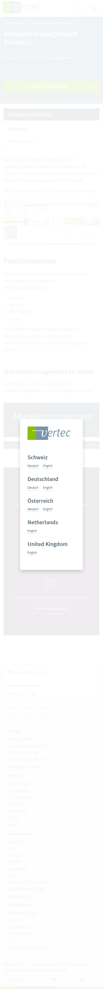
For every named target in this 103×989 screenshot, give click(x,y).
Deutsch (33, 466)
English (47, 466)
